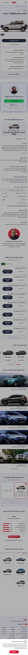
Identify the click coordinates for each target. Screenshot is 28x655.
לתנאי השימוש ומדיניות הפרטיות (21, 648)
